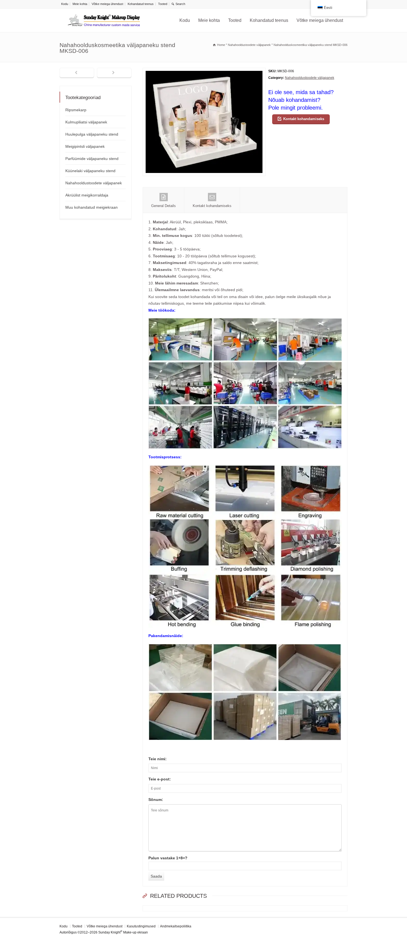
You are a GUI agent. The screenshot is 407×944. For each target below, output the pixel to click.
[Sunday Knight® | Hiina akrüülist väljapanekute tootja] (104, 20)
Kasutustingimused (141, 926)
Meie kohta (80, 4)
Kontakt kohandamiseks (303, 119)
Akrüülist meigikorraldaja (86, 195)
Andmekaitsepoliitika (175, 926)
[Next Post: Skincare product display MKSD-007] (114, 73)
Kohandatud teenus (141, 4)
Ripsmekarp (75, 110)
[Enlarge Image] (204, 71)
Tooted (162, 4)
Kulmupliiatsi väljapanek (86, 122)
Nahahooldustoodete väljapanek (309, 78)
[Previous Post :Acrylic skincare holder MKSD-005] (77, 73)
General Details (163, 206)
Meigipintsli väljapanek (85, 146)
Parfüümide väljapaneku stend (92, 158)
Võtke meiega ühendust (107, 4)
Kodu (64, 4)
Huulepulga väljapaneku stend (91, 134)
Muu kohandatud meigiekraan (91, 207)
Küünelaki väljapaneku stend (90, 171)
